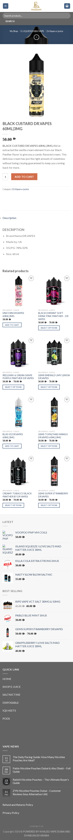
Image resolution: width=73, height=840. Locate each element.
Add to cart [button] (12, 325)
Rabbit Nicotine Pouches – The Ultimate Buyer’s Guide (41, 781)
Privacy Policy (11, 812)
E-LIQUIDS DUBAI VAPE (32, 31)
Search (10, 21)
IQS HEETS (9, 710)
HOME (7, 678)
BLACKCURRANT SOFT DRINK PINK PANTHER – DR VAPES (53, 316)
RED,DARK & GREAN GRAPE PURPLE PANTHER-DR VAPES (18, 377)
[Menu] (5, 6)
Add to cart (24, 176)
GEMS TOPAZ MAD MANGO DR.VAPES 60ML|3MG (53, 436)
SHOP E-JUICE (12, 686)
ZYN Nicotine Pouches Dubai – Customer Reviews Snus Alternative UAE (37, 792)
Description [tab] (9, 217)
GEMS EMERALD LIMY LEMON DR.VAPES (54, 377)
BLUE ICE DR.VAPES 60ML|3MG (13, 436)
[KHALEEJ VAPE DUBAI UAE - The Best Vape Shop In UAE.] (36, 6)
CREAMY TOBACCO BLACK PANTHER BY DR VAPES (17, 495)
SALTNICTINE (11, 694)
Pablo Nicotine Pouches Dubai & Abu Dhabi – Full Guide (41, 770)
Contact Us (36, 826)
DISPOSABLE (11, 702)
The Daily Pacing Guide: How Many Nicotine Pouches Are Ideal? (39, 758)
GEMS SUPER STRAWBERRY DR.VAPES (53, 495)
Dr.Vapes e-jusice (55, 31)
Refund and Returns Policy (18, 804)
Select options (49, 328)
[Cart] (67, 6)
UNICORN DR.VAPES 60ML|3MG (13, 314)
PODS (6, 718)
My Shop (14, 31)
